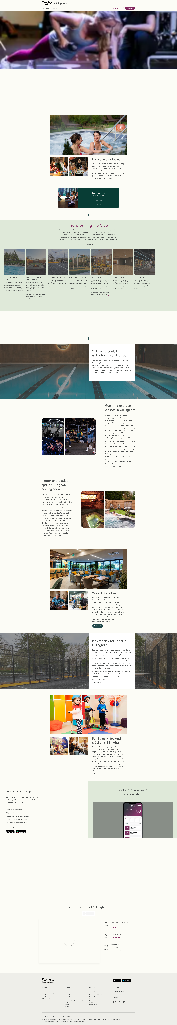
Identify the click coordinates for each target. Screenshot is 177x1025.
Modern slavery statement (95, 995)
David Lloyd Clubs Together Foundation (74, 1000)
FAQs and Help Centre (47, 998)
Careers (67, 1004)
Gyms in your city (46, 1000)
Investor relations (93, 996)
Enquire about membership (48, 993)
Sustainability (68, 996)
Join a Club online (46, 995)
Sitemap (91, 1002)
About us (67, 991)
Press (66, 993)
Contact (67, 1006)
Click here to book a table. (103, 296)
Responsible (68, 998)
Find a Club (68, 995)
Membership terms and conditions (97, 991)
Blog (66, 1002)
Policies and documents (94, 1000)
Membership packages (47, 991)
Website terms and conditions (96, 993)
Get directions (114, 927)
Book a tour (44, 996)
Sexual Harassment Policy (95, 998)
